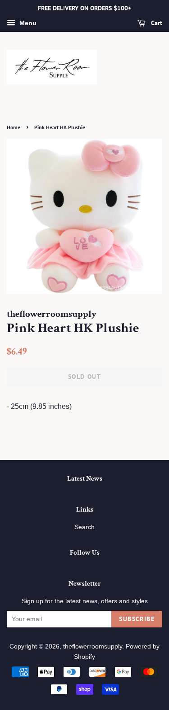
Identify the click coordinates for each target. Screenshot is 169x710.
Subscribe (137, 619)
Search (84, 527)
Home (13, 127)
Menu (27, 22)
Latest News (84, 478)
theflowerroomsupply (92, 646)
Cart (155, 23)
